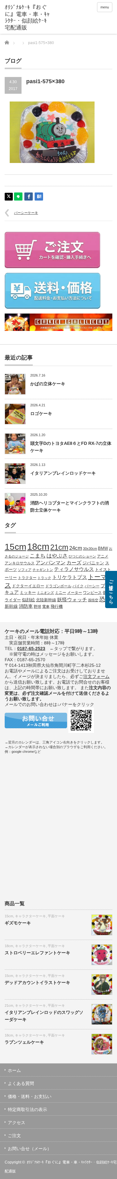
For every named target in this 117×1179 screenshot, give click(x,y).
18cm (38, 546)
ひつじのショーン (82, 556)
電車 (46, 606)
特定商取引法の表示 (27, 1109)
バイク (78, 586)
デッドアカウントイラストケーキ (37, 982)
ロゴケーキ (41, 413)
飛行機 (57, 606)
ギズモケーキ (18, 922)
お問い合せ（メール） (29, 1148)
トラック (44, 578)
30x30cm (90, 548)
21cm (59, 547)
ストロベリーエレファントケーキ (37, 952)
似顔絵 (28, 599)
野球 (37, 606)
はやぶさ (57, 556)
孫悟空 (93, 600)
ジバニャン (93, 562)
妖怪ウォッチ (72, 599)
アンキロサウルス (20, 563)
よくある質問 (21, 1083)
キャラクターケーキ (30, 916)
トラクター (27, 578)
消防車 (26, 606)
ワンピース (92, 592)
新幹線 (11, 606)
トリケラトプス (69, 577)
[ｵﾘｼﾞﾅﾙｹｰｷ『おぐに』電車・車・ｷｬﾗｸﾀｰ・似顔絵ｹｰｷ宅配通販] (28, 17)
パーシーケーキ (26, 213)
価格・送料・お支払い (29, 1096)
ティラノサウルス (74, 569)
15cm (15, 547)
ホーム (14, 1070)
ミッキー (28, 592)
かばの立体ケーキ (47, 383)
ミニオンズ (45, 592)
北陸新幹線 (46, 600)
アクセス (16, 1122)
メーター (74, 592)
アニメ (102, 556)
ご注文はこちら (111, 589)
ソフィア (25, 569)
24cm (75, 548)
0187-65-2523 (31, 648)
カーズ (73, 562)
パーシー (92, 586)
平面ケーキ (56, 916)
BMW (103, 548)
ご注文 (14, 1135)
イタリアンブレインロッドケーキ (63, 473)
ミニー (60, 592)
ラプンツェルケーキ (24, 1042)
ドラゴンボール (58, 586)
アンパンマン (51, 562)
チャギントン (42, 569)
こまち (38, 556)
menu (104, 7)
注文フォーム (96, 676)
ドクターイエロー (28, 586)
